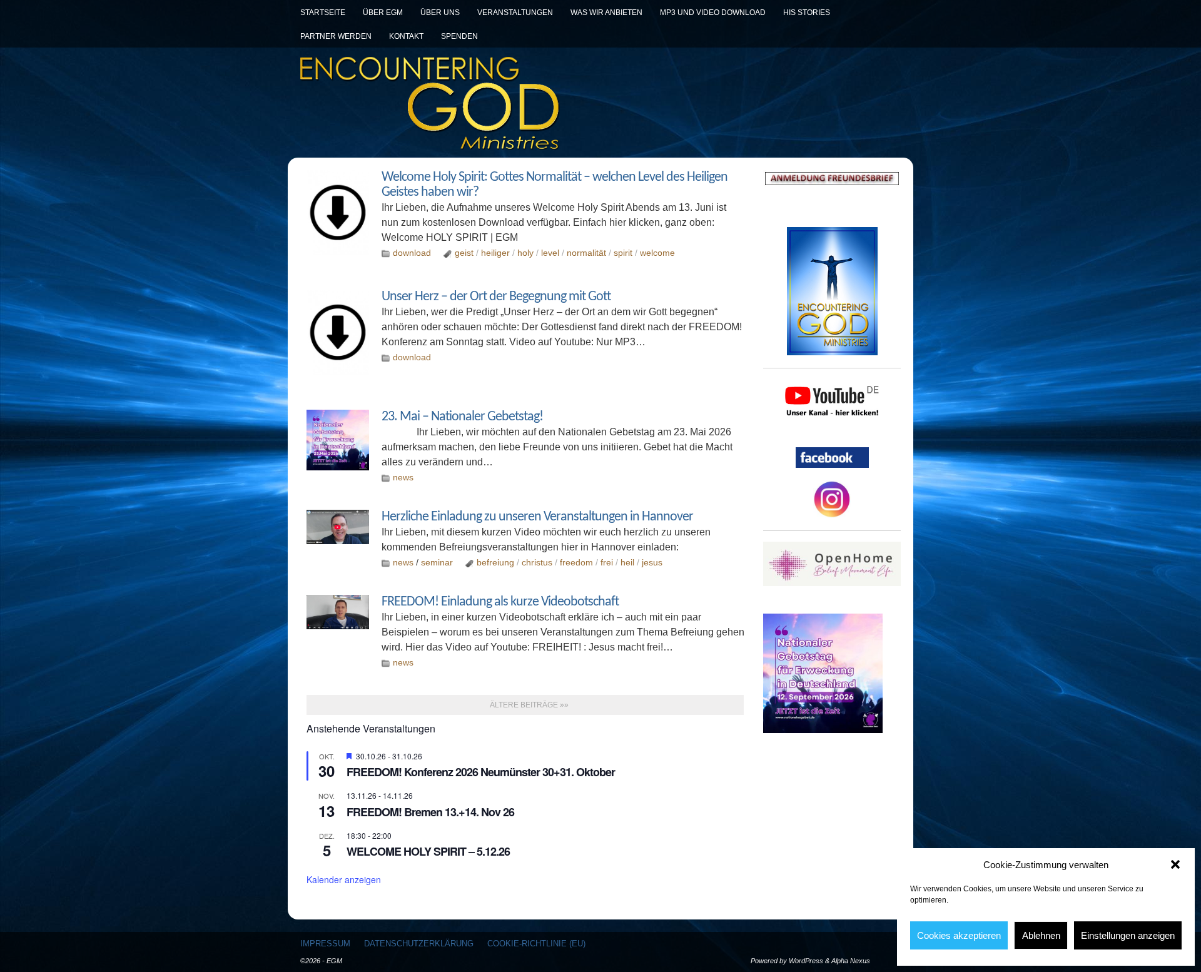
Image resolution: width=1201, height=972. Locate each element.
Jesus (652, 562)
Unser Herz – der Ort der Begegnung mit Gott (496, 297)
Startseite (322, 12)
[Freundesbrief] (832, 178)
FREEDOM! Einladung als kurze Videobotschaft (500, 602)
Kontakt (406, 36)
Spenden (459, 36)
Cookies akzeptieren (959, 935)
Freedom (576, 562)
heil (627, 562)
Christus (537, 562)
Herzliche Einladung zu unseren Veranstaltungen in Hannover (537, 517)
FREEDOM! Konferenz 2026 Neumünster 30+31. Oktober (481, 772)
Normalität (586, 253)
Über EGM (383, 12)
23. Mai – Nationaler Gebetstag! (462, 417)
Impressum (325, 943)
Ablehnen (1041, 935)
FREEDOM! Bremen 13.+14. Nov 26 (430, 812)
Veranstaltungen (515, 12)
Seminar (437, 562)
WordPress (806, 960)
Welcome (657, 253)
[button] (1175, 864)
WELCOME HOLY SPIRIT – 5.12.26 (428, 851)
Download (412, 253)
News (403, 477)
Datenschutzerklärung (419, 943)
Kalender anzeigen (344, 879)
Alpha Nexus (850, 960)
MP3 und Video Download (713, 12)
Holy (525, 253)
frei (606, 562)
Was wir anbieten (606, 12)
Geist (464, 253)
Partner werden (336, 36)
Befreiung (495, 562)
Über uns (440, 12)
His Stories (806, 12)
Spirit (623, 253)
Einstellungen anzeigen (1128, 935)
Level (550, 253)
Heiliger (495, 253)
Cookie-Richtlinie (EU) (536, 943)
